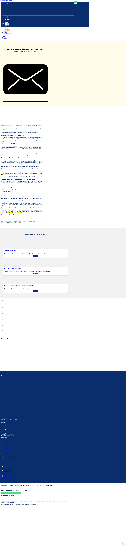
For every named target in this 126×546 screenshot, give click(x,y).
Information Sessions (7, 33)
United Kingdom (7, 448)
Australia (21, 51)
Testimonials (5, 32)
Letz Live (29, 51)
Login (2, 478)
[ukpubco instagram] (6, 389)
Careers (4, 37)
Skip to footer (10, 0)
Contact (5, 38)
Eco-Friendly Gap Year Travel (12, 268)
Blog (3, 24)
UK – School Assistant (8, 456)
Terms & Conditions (12, 478)
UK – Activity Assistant (8, 457)
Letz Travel (33, 51)
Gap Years (7, 9)
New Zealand (6, 446)
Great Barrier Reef (35, 170)
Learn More (35, 256)
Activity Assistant (16, 493)
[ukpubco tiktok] (12, 417)
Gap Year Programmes (7, 450)
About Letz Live (6, 469)
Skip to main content (4, 0)
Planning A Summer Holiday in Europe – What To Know (19, 286)
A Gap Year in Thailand (10, 251)
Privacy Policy (5, 478)
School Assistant (6, 493)
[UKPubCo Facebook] (3, 394)
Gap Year (25, 51)
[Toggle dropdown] (7, 3)
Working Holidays (8, 12)
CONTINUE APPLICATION (13, 419)
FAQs (3, 23)
